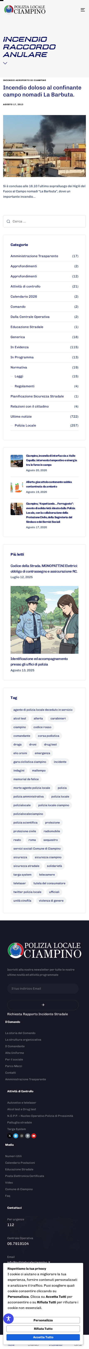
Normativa (19, 367)
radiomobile (52, 831)
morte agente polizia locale (31, 788)
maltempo (39, 770)
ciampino (19, 727)
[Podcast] (27, 1135)
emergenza (42, 753)
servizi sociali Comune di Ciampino (37, 848)
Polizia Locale (25, 425)
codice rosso (42, 727)
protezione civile (24, 831)
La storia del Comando (20, 1033)
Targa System (16, 1129)
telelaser (19, 883)
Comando (18, 307)
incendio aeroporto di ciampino (24, 80)
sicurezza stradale (26, 866)
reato (17, 840)
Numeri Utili (13, 1156)
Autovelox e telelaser (21, 1102)
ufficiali (54, 892)
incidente (60, 762)
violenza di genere (51, 900)
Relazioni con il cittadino (30, 406)
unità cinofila (22, 900)
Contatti (10, 1072)
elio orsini (20, 753)
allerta (38, 718)
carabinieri (58, 718)
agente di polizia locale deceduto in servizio (42, 710)
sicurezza (20, 857)
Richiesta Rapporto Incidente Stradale (37, 1014)
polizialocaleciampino (28, 814)
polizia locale (60, 796)
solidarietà (54, 866)
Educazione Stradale (27, 327)
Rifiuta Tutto (43, 1329)
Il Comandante (15, 1046)
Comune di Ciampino (19, 1189)
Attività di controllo (25, 286)
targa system (22, 874)
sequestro (50, 840)
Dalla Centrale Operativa (30, 317)
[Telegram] (15, 1135)
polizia (62, 788)
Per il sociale (14, 1059)
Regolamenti (24, 386)
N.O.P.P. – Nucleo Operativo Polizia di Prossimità (40, 1116)
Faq (7, 1196)
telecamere (47, 874)
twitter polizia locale (27, 892)
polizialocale (22, 805)
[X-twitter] (9, 1135)
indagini (18, 770)
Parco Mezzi (13, 1066)
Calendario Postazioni (20, 1163)
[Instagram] (21, 1135)
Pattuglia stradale (19, 1122)
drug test (50, 744)
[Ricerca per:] (44, 221)
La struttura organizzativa (23, 1039)
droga (17, 744)
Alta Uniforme (14, 1053)
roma (32, 840)
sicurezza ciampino (48, 857)
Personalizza (43, 1320)
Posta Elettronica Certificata (24, 1176)
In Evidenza (20, 347)
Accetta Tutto (43, 1337)
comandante (21, 736)
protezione (52, 822)
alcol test (19, 718)
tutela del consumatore (49, 883)
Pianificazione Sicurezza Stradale (37, 396)
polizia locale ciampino (53, 805)
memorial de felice (26, 779)
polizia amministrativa (28, 796)
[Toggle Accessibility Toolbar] (8, 1318)
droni (32, 744)
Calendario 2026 (24, 296)
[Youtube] (33, 1135)
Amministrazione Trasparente (34, 256)
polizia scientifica (25, 822)
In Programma (22, 357)
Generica (18, 337)
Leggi (19, 376)
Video (9, 1182)
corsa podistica (48, 736)
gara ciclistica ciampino (29, 762)
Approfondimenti (24, 266)
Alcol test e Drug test (21, 1109)
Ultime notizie (21, 416)
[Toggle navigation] (71, 9)
